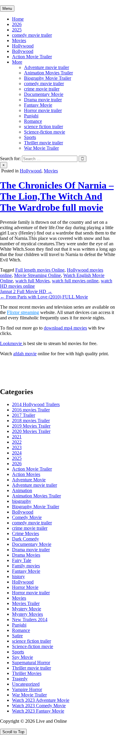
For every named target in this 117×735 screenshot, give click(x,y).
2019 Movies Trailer (31, 425)
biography (21, 501)
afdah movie (25, 353)
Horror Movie (25, 587)
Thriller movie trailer (43, 142)
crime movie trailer (41, 88)
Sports (30, 137)
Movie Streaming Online (37, 275)
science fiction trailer (43, 126)
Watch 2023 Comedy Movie (39, 705)
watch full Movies (32, 280)
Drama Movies (26, 555)
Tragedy (20, 678)
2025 (17, 29)
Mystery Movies (27, 614)
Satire (17, 635)
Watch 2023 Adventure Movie (40, 700)
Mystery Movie (26, 608)
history (18, 576)
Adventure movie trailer (46, 67)
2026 (17, 24)
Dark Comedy (25, 538)
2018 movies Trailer (31, 420)
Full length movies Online (39, 269)
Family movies (26, 565)
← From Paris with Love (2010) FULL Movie (44, 296)
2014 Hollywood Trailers (36, 404)
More (17, 62)
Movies (19, 40)
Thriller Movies (26, 673)
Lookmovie (11, 343)
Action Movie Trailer (32, 56)
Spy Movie (22, 657)
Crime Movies (25, 533)
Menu (7, 8)
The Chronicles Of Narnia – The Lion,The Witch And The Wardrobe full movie (57, 196)
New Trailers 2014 (29, 619)
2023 (17, 447)
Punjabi (31, 115)
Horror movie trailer (43, 110)
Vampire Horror (27, 689)
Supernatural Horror (31, 662)
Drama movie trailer (43, 99)
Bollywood (22, 51)
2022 (17, 442)
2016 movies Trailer (31, 409)
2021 (17, 436)
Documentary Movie (43, 94)
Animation (22, 490)
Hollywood (23, 45)
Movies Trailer (26, 603)
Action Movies (26, 474)
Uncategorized (26, 684)
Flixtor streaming (23, 312)
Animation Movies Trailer (48, 72)
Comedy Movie (27, 517)
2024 (17, 452)
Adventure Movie (29, 479)
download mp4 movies (65, 327)
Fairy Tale (21, 560)
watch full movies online (75, 280)
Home (18, 19)
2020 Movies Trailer (31, 431)
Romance (33, 121)
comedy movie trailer (32, 35)
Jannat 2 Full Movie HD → (26, 291)
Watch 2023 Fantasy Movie (38, 710)
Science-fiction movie (44, 131)
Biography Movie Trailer (47, 78)
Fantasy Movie (38, 105)
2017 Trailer (23, 415)
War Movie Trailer (41, 148)
